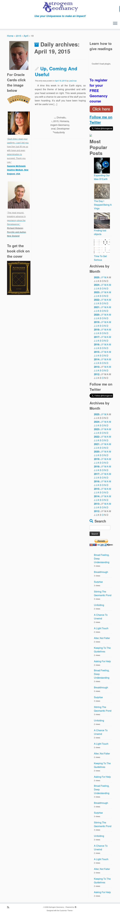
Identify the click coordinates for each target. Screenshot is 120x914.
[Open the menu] (115, 23)
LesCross (73, 80)
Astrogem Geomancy (56, 907)
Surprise (98, 581)
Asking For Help (102, 661)
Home (10, 35)
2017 (96, 337)
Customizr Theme (66, 910)
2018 (96, 329)
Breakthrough (101, 572)
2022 (96, 299)
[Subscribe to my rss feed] (9, 907)
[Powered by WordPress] (75, 906)
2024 (96, 284)
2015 (18, 35)
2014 (96, 359)
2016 (96, 344)
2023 (96, 292)
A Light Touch (101, 628)
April (26, 35)
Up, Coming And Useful (56, 71)
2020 (96, 314)
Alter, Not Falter (102, 638)
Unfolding (99, 605)
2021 (96, 307)
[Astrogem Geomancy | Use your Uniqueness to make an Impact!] (60, 7)
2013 (96, 366)
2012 (96, 374)
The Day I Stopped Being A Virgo (103, 204)
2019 (96, 322)
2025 (96, 277)
